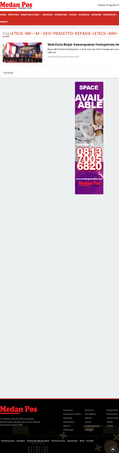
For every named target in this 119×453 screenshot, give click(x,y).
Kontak (89, 440)
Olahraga (83, 14)
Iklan (82, 440)
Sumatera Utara (30, 14)
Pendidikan (91, 414)
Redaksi (21, 440)
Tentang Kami (8, 440)
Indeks (3, 21)
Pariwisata (112, 414)
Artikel (110, 425)
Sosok (88, 422)
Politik (110, 422)
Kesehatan (112, 410)
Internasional (92, 425)
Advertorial (112, 418)
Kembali (8, 72)
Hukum (73, 14)
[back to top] (113, 449)
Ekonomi (96, 14)
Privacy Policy (58, 440)
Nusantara (61, 14)
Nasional (47, 14)
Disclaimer (72, 440)
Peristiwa (13, 14)
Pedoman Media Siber (38, 440)
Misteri (88, 418)
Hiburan (89, 429)
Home (3, 14)
